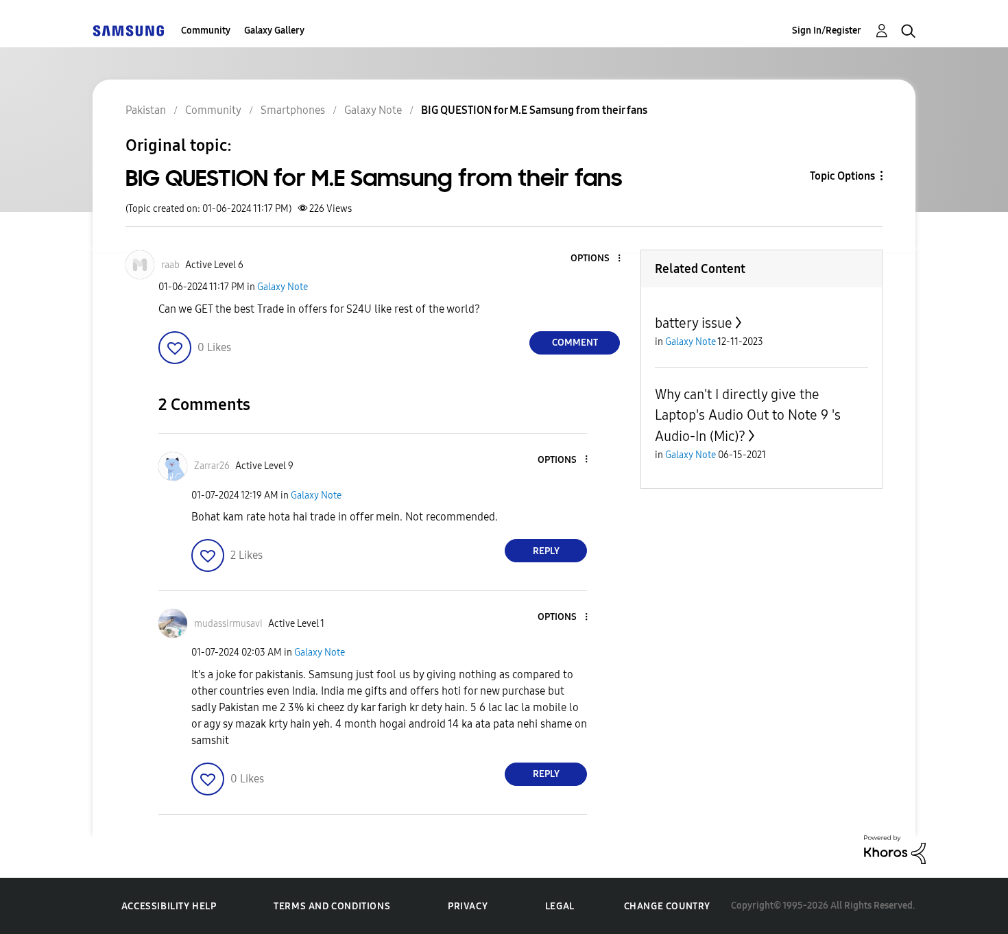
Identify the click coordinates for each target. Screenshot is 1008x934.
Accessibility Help (169, 906)
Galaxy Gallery (274, 30)
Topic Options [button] (842, 175)
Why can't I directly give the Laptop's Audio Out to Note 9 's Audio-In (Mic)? (748, 415)
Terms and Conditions (332, 906)
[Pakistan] (128, 30)
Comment (575, 342)
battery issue (693, 323)
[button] (597, 258)
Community (205, 30)
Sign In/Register (826, 30)
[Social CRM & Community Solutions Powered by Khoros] (895, 848)
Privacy (468, 906)
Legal (560, 906)
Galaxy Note (282, 287)
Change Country (667, 906)
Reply (546, 551)
